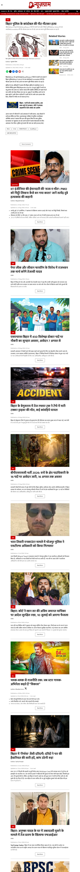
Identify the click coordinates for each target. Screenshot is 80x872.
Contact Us (4, 11)
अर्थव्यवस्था (20, 11)
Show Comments (26, 144)
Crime (14, 129)
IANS (12, 275)
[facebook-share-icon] (13, 72)
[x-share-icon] (10, 72)
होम (8, 11)
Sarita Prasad (19, 762)
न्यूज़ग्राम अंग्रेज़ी (48, 11)
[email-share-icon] (19, 72)
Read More (40, 222)
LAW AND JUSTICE (11, 133)
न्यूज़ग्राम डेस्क (14, 62)
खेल (32, 11)
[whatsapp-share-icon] (7, 72)
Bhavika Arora (20, 689)
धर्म (24, 11)
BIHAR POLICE (23, 129)
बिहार (12, 420)
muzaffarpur (33, 129)
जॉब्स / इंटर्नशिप (65, 11)
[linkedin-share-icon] (16, 72)
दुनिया (15, 11)
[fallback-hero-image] (54, 42)
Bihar (8, 129)
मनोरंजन (28, 11)
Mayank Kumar (20, 201)
